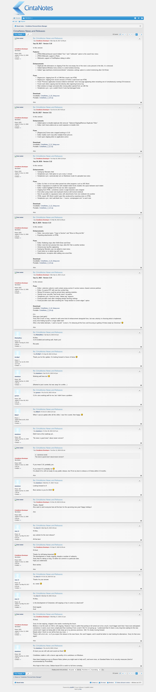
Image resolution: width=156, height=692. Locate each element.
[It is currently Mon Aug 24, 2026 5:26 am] (140, 26)
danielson (18, 376)
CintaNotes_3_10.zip (46, 98)
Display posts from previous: (60, 669)
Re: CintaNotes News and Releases (48, 38)
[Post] (33, 40)
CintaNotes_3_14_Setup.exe (50, 308)
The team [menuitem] (103, 682)
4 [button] (131, 34)
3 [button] (129, 34)
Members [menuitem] (111, 682)
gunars (17, 395)
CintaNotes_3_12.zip (46, 208)
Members (28, 18)
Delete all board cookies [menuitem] (123, 682)
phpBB (72, 687)
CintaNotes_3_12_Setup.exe (50, 206)
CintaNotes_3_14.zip (46, 310)
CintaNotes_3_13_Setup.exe (50, 261)
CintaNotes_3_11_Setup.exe (50, 144)
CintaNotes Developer (21, 49)
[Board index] (32, 8)
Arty (80, 689)
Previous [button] (123, 34)
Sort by (79, 669)
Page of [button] (120, 34)
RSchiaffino (18, 338)
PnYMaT (17, 357)
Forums (18, 18)
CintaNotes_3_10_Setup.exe (50, 96)
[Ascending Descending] (95, 669)
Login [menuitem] (139, 18)
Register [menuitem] (142, 18)
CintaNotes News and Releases (29, 31)
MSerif (17, 415)
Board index (20, 682)
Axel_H (17, 531)
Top (141, 102)
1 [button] (125, 34)
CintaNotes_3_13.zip (46, 263)
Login (15, 21)
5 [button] (134, 34)
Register (23, 21)
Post (18, 34)
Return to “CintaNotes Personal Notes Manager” (28, 677)
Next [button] (141, 34)
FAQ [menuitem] (136, 18)
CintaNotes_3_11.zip (46, 146)
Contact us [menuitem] (95, 682)
